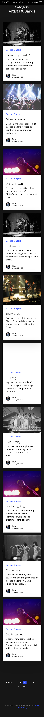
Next (24, 686)
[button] (40, 2)
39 (18, 686)
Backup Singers (13, 49)
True (14, 75)
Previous (9, 682)
